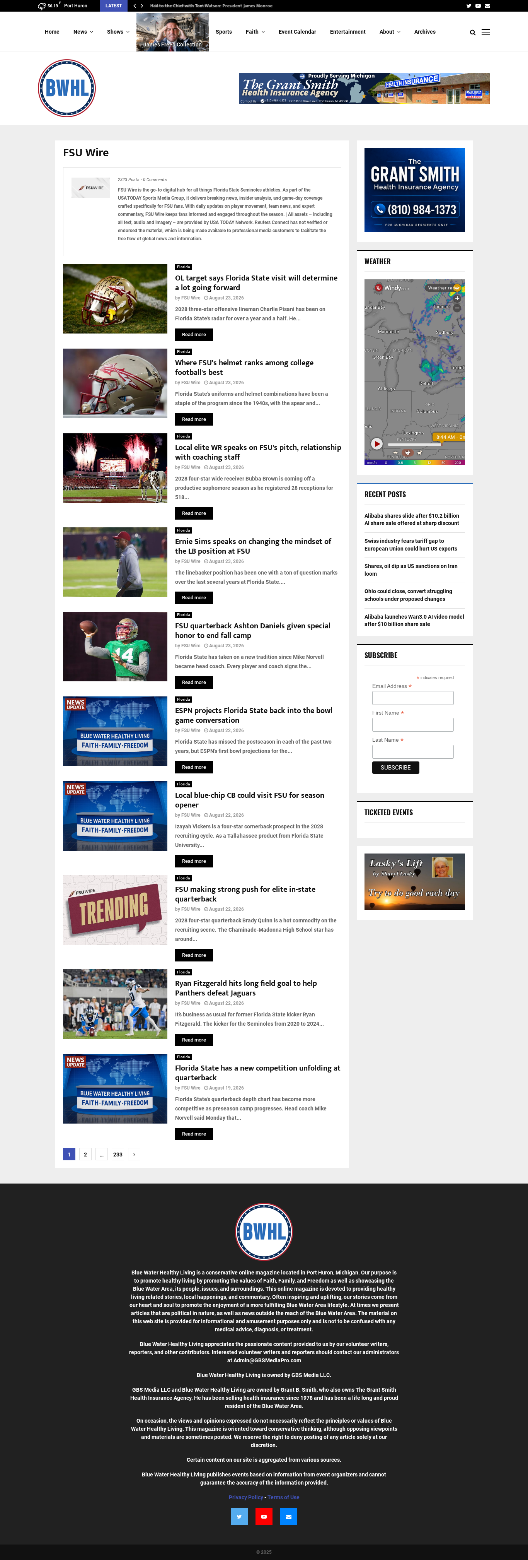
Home (52, 32)
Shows (115, 32)
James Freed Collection (172, 44)
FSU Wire (190, 298)
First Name (388, 713)
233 (118, 1154)
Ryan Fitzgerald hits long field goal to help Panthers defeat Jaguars (246, 988)
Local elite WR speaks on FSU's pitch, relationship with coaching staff (258, 452)
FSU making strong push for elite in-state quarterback (245, 894)
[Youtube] (264, 1516)
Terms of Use (283, 1497)
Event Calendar (297, 32)
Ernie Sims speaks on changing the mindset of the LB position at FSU (253, 546)
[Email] (288, 1516)
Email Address (392, 686)
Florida (183, 267)
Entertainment (348, 32)
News (80, 32)
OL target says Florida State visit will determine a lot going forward (256, 283)
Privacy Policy (246, 1497)
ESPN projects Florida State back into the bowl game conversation (253, 715)
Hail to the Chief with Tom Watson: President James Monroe (210, 6)
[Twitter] (239, 1516)
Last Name (388, 740)
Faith (252, 32)
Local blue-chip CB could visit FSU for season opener (249, 800)
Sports (224, 32)
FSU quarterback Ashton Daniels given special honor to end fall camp (252, 630)
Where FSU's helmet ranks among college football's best (244, 367)
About (387, 32)
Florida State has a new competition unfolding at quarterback (258, 1073)
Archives (425, 32)
